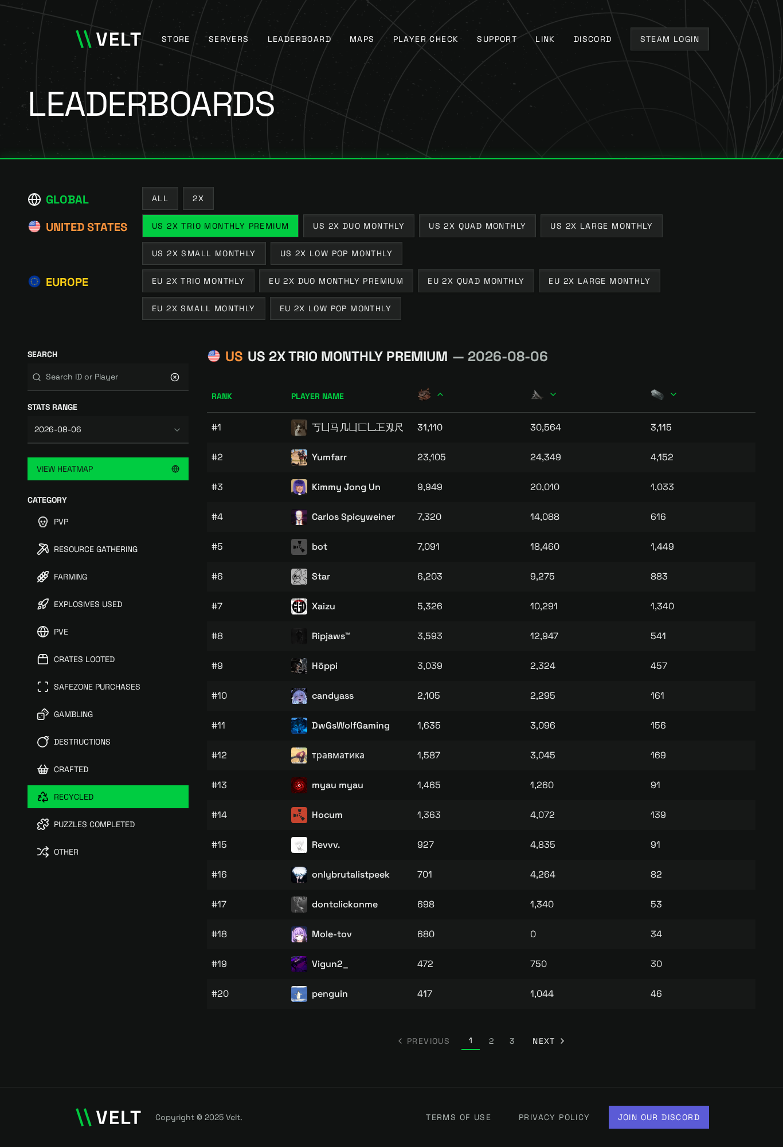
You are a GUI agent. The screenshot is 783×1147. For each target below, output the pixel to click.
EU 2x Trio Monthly (198, 281)
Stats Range (52, 407)
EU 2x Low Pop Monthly (335, 308)
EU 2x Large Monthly (600, 281)
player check (426, 39)
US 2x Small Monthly (204, 253)
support (497, 39)
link (545, 39)
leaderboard (299, 39)
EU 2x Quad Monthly (476, 281)
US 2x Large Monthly (601, 226)
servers (229, 39)
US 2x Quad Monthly (477, 226)
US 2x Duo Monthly (359, 226)
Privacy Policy (554, 1117)
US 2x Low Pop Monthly (336, 253)
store (176, 39)
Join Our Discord (659, 1117)
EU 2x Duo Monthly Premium (336, 281)
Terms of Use (458, 1117)
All (160, 198)
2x (198, 198)
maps (362, 39)
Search (42, 354)
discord (593, 39)
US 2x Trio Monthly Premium (220, 226)
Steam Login (669, 39)
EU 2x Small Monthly (204, 308)
